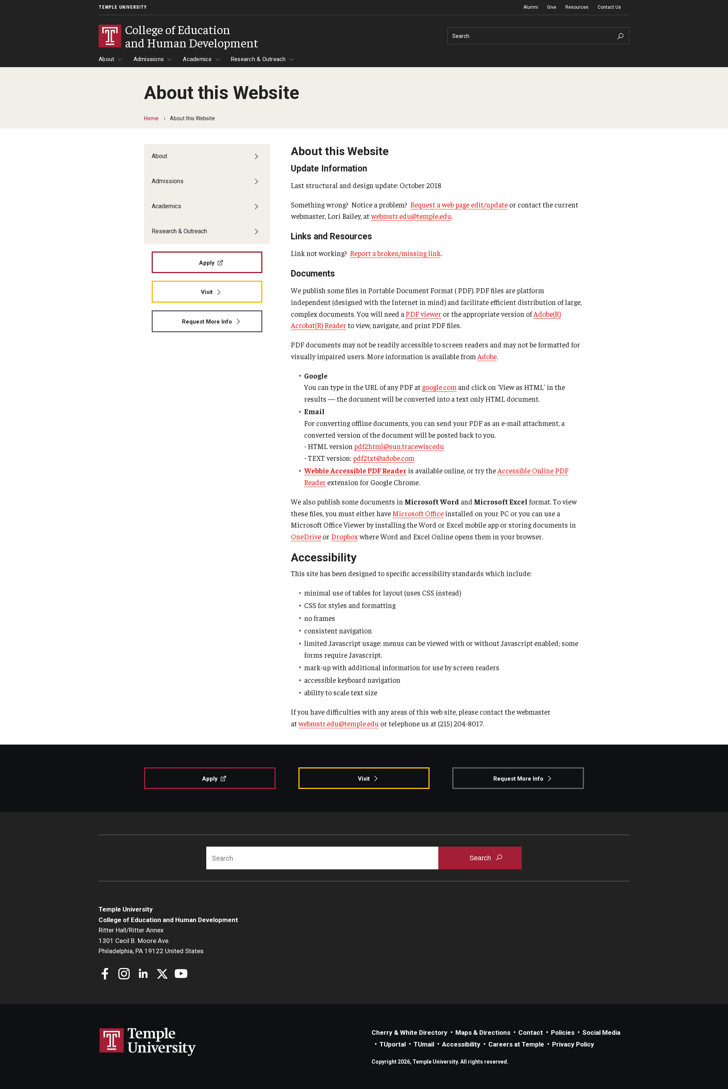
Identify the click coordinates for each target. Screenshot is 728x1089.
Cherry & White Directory (409, 1032)
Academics (197, 59)
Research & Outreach (258, 59)
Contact (530, 1032)
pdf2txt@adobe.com (383, 457)
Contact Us (609, 7)
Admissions (148, 59)
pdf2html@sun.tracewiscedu (399, 446)
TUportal (393, 1044)
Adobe (487, 356)
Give (551, 7)
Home (151, 118)
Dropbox (344, 536)
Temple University (123, 7)
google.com (439, 386)
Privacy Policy (573, 1044)
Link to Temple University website (148, 1042)
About (106, 59)
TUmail (424, 1044)
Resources (576, 7)
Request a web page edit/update (459, 204)
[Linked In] (143, 974)
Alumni (530, 7)
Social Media (601, 1032)
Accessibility (461, 1044)
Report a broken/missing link (395, 253)
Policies (562, 1032)
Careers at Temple (516, 1044)
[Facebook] (105, 974)
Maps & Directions (482, 1032)
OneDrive (306, 536)
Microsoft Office (418, 513)
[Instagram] (124, 974)
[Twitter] (162, 974)
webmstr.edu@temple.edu (411, 215)
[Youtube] (181, 974)
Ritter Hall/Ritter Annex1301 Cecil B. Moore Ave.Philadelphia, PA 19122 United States (151, 940)
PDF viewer (423, 313)
